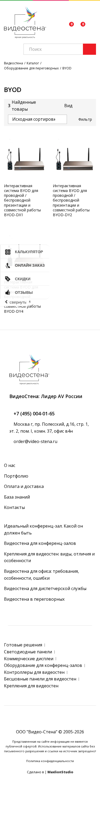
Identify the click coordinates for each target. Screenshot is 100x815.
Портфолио (16, 476)
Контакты (14, 507)
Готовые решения (23, 645)
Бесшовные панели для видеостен (40, 679)
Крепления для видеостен (31, 686)
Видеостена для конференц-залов (40, 543)
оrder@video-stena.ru (35, 441)
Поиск (89, 49)
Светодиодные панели (28, 652)
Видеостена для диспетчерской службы (45, 588)
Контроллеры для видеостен (34, 672)
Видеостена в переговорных (34, 599)
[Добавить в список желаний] (37, 177)
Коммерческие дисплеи (28, 659)
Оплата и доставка (24, 486)
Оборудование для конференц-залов (43, 665)
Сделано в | (50, 772)
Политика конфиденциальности (50, 761)
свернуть (18, 302)
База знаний (17, 497)
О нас (9, 465)
